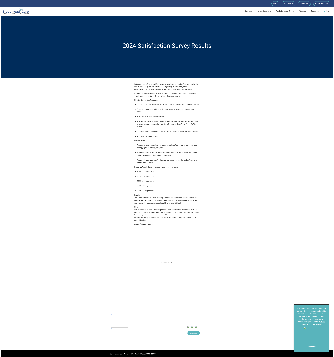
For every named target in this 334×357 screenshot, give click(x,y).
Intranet (158, 337)
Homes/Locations (264, 11)
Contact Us (159, 316)
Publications (160, 324)
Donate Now (304, 4)
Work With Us (289, 4)
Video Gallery (160, 328)
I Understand (312, 347)
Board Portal (160, 333)
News (275, 4)
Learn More (193, 333)
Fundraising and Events (285, 11)
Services (248, 11)
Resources (315, 11)
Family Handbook (321, 4)
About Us (302, 11)
